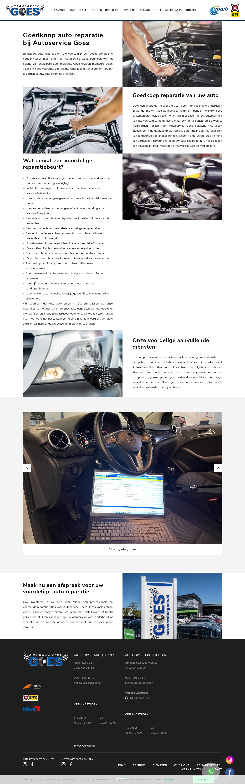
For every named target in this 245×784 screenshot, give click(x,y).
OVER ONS (130, 10)
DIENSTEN (96, 10)
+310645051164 (140, 698)
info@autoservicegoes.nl (88, 683)
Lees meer (168, 779)
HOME (121, 765)
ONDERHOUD (113, 10)
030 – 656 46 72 (84, 678)
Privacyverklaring (84, 745)
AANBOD (59, 10)
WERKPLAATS (173, 10)
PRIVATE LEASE (77, 10)
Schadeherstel (151, 10)
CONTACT (191, 10)
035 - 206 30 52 (135, 678)
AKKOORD (203, 779)
